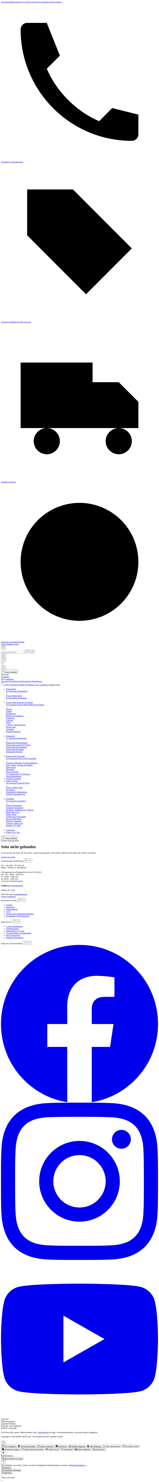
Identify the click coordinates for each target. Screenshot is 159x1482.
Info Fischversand (13, 935)
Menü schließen (11, 672)
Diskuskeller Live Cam (15, 931)
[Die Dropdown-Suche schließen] (32, 652)
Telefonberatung (12, 929)
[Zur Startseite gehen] (10, 644)
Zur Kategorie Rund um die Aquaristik (21, 758)
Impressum (10, 907)
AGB (8, 912)
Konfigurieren (6, 1473)
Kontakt (9, 905)
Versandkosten (43, 1432)
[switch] (9, 1446)
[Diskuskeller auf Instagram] (79, 1259)
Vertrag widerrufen (8, 897)
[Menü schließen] (7, 694)
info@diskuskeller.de (15, 886)
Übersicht (5, 681)
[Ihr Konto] (3, 667)
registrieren (9, 679)
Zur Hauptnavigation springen (50, 2)
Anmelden (5, 677)
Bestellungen (37, 681)
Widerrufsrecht (12, 909)
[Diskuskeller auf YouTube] (79, 1417)
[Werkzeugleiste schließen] (3, 1453)
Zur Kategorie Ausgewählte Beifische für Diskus (25, 705)
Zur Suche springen (30, 2)
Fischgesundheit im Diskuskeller (18, 933)
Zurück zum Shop (8, 857)
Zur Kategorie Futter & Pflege (18, 783)
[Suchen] (26, 652)
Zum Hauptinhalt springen (11, 2)
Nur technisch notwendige (11, 1470)
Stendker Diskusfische (14, 938)
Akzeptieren (6, 1468)
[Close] (3, 1443)
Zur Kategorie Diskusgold (16, 738)
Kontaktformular (20, 894)
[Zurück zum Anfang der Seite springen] (3, 1462)
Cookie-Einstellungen (14, 926)
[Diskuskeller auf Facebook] (79, 1101)
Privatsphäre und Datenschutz (17, 916)
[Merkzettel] (2, 664)
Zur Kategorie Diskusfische (17, 691)
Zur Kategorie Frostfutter (16, 801)
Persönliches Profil (16, 681)
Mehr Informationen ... (78, 1465)
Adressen (28, 681)
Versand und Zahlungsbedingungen (20, 914)
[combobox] (12, 652)
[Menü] (3, 647)
